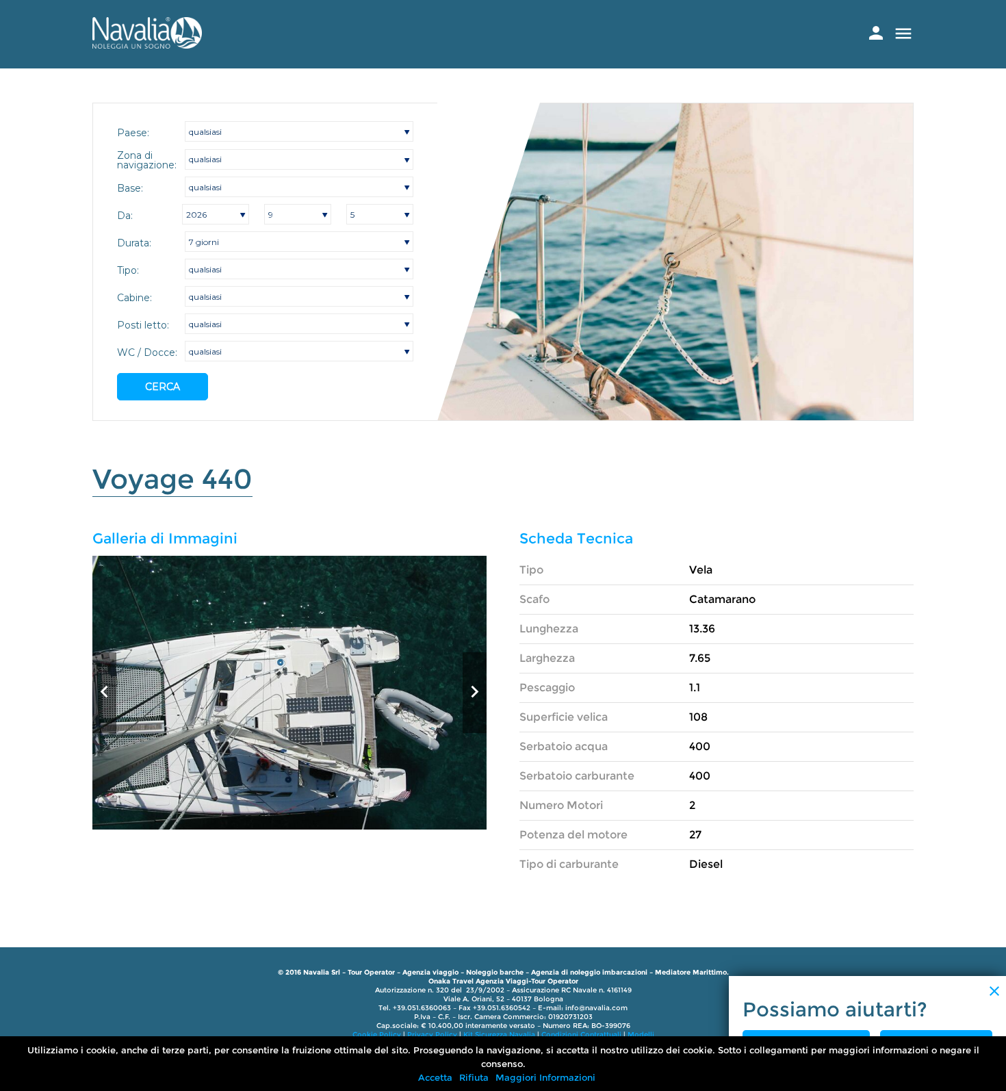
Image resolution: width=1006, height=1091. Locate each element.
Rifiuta (474, 1077)
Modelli (641, 1034)
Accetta (435, 1077)
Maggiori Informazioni (545, 1077)
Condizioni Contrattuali (581, 1034)
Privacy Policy (432, 1034)
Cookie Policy (376, 1034)
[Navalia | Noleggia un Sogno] (147, 44)
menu (903, 33)
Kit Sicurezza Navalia (499, 1034)
